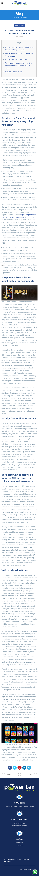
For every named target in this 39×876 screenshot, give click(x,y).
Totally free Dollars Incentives (16, 59)
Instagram (19, 845)
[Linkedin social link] (24, 768)
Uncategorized (22, 17)
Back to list (19, 774)
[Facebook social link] (10, 768)
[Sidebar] (2, 265)
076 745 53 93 (19, 823)
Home (14, 17)
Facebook (19, 842)
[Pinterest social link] (20, 768)
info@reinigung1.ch (19, 826)
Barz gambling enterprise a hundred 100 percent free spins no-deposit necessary (18, 65)
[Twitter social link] (15, 768)
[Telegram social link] (29, 768)
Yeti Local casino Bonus (13, 72)
